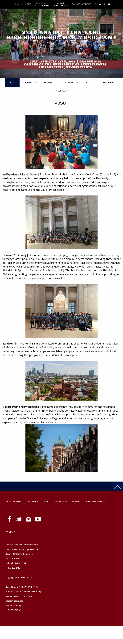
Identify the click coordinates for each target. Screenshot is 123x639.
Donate (76, 4)
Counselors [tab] (71, 82)
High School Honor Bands (41, 4)
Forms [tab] (89, 82)
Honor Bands (13, 501)
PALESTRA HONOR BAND (67, 501)
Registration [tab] (50, 82)
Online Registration (61, 4)
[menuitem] (18, 4)
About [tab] (12, 82)
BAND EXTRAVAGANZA (96, 501)
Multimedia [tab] (61, 90)
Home (28, 4)
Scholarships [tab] (107, 82)
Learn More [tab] (30, 82)
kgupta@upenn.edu (14, 601)
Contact (86, 4)
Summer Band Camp (38, 501)
